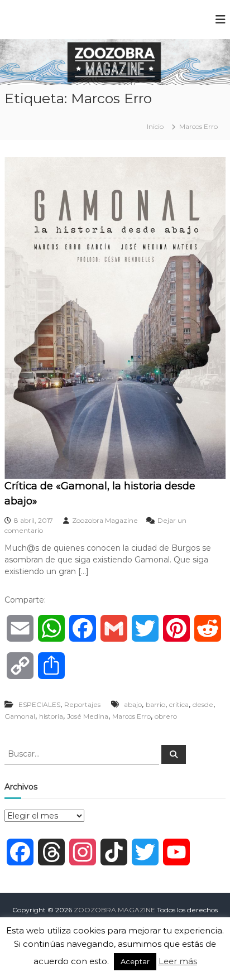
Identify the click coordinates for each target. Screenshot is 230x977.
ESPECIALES (39, 704)
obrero (166, 716)
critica (179, 704)
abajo (133, 704)
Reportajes (82, 704)
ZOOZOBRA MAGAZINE (114, 910)
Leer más (178, 961)
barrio (155, 704)
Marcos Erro (131, 716)
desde (203, 704)
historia (51, 716)
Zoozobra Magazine (105, 520)
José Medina (87, 716)
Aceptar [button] (135, 961)
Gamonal (19, 716)
